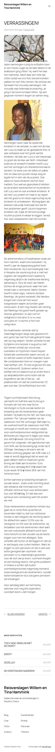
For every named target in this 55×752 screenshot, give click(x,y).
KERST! (8, 654)
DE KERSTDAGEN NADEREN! (19, 670)
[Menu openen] (49, 6)
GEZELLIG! (9, 662)
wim (20, 29)
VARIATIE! (43, 614)
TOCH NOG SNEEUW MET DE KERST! (18, 644)
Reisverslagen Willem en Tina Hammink (17, 6)
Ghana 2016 (29, 29)
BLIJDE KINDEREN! (16, 614)
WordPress (46, 746)
